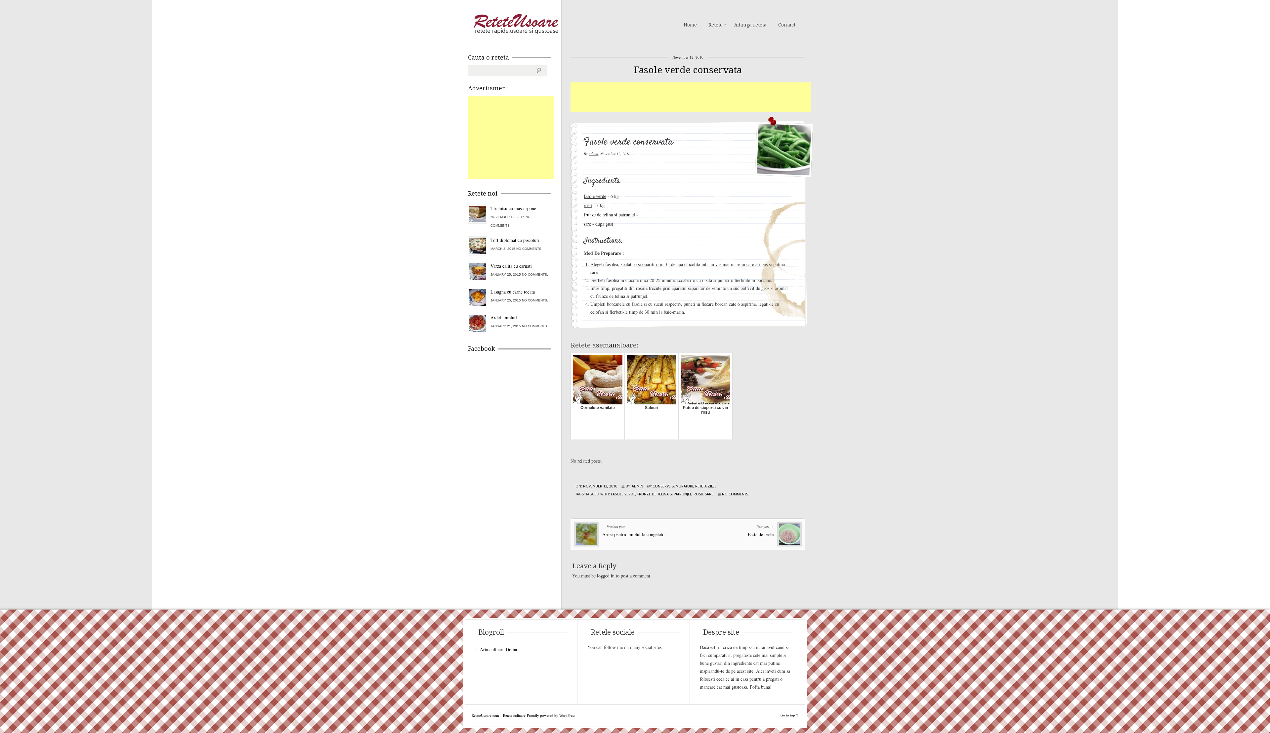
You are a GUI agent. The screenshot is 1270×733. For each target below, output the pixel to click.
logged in (605, 576)
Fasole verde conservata (688, 70)
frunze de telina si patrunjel (609, 214)
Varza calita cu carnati (511, 266)
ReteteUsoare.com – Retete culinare (515, 24)
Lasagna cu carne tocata (512, 292)
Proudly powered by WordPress (551, 715)
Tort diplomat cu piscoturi (514, 240)
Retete (715, 24)
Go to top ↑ (789, 714)
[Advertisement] (691, 97)
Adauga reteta (750, 24)
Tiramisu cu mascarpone (513, 208)
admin (593, 153)
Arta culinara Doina (498, 649)
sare (587, 224)
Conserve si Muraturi (673, 486)
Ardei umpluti (503, 317)
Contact (786, 24)
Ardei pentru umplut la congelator (634, 534)
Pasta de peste (761, 534)
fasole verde (595, 196)
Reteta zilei (705, 486)
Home (690, 24)
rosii (588, 205)
